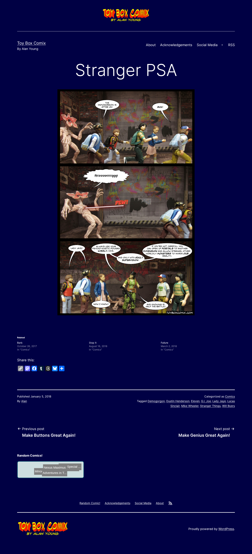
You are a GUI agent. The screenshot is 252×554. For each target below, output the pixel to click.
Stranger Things (210, 406)
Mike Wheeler (190, 406)
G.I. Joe (206, 401)
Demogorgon (156, 401)
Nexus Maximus (57, 469)
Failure (164, 342)
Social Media (207, 45)
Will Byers (228, 406)
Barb (19, 342)
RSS (231, 45)
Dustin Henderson (177, 401)
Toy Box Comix (31, 43)
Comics (230, 396)
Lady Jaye (219, 401)
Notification (32, 469)
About (151, 45)
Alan (24, 401)
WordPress (226, 529)
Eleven (195, 401)
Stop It (93, 342)
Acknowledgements (176, 45)
